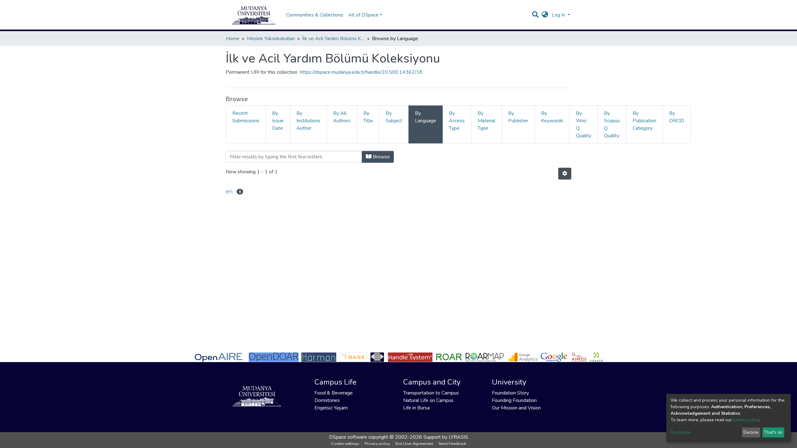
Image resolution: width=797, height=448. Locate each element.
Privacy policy (377, 443)
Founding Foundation (514, 400)
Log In (559, 15)
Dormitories (327, 400)
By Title (368, 117)
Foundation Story (510, 393)
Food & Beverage (333, 393)
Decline (750, 432)
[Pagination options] (564, 174)
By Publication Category (644, 121)
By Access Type (457, 121)
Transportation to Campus (431, 393)
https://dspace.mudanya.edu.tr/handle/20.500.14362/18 (361, 72)
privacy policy (746, 420)
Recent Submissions (245, 117)
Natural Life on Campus (428, 400)
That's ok (773, 432)
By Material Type (486, 121)
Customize (681, 432)
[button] (545, 15)
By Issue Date (278, 121)
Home (232, 38)
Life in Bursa (416, 407)
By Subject (394, 117)
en (229, 191)
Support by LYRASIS (445, 437)
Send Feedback (452, 443)
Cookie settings (345, 443)
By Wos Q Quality (583, 124)
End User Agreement (414, 443)
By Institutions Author (308, 121)
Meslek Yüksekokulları (271, 38)
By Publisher (518, 117)
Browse (380, 156)
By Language (425, 117)
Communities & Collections (314, 15)
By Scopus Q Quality (612, 124)
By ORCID (676, 117)
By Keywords (552, 117)
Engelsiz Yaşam (331, 407)
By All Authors (342, 117)
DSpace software (348, 437)
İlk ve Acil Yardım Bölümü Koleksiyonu (333, 38)
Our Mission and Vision (516, 407)
